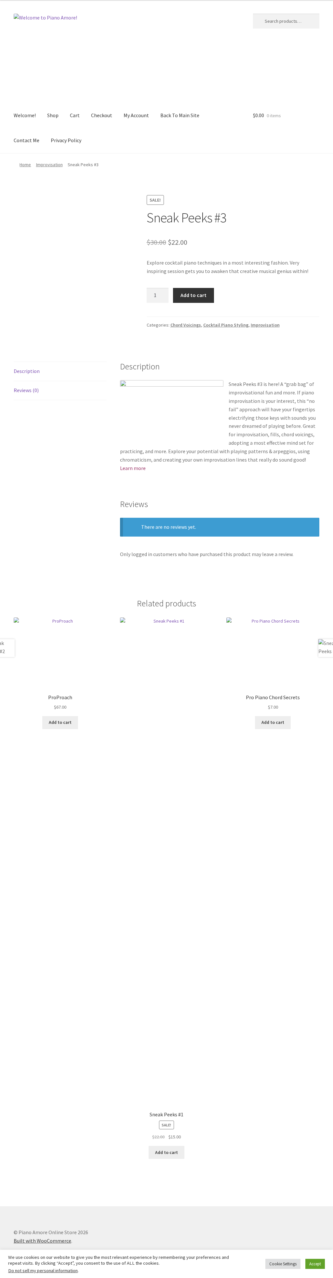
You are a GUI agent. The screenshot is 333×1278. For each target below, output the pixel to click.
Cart (75, 115)
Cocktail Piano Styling (225, 325)
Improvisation (49, 165)
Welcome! (25, 115)
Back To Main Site (179, 115)
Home (25, 165)
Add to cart (193, 295)
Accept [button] (315, 1264)
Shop (53, 115)
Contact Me (26, 140)
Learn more (133, 468)
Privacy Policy (66, 140)
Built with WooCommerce (42, 1240)
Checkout (101, 115)
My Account (136, 115)
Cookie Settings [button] (283, 1264)
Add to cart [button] (60, 722)
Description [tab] (27, 371)
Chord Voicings (185, 325)
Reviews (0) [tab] (26, 390)
